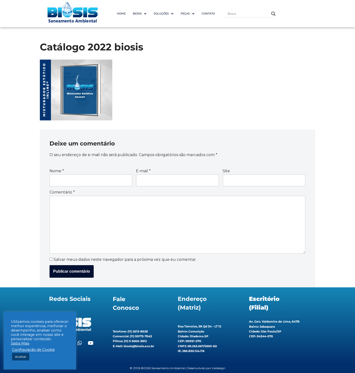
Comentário (62, 192)
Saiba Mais (20, 343)
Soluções (161, 13)
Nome (57, 171)
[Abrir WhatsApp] (343, 360)
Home (121, 13)
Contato (208, 13)
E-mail (143, 171)
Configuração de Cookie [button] (33, 349)
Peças (185, 13)
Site (226, 171)
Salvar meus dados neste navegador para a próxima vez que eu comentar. (125, 259)
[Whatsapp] (80, 343)
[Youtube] (90, 343)
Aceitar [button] (20, 357)
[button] (139, 14)
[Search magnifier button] (273, 13)
